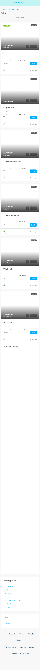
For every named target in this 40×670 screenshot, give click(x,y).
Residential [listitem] (8, 593)
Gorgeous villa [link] (8, 108)
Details (33, 63)
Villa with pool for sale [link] (11, 215)
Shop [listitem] (9, 590)
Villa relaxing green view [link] (12, 161)
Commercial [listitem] (9, 586)
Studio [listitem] (9, 604)
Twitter (21, 634)
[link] (20, 36)
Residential (12, 9)
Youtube (31, 634)
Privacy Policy (11, 647)
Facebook (11, 634)
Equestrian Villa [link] (9, 54)
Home (4, 9)
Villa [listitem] (8, 607)
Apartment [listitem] (10, 597)
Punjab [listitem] (7, 623)
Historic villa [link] (7, 323)
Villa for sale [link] (7, 269)
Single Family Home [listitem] (14, 600)
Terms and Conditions (26, 647)
